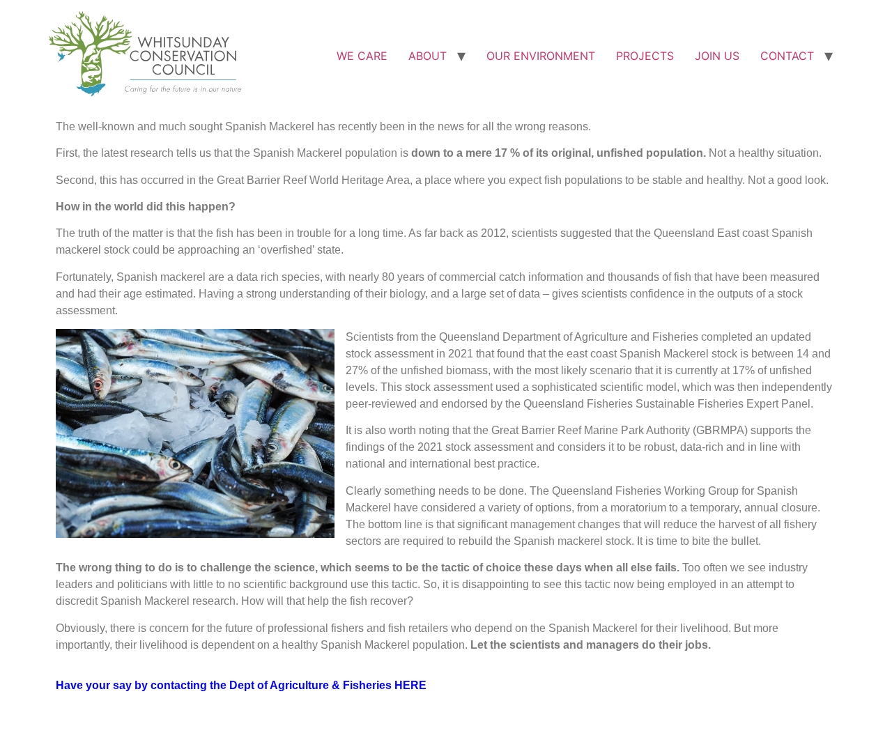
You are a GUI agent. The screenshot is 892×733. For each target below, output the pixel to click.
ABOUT (427, 56)
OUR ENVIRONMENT (540, 56)
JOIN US (717, 56)
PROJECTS (645, 56)
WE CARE (362, 56)
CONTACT (787, 56)
